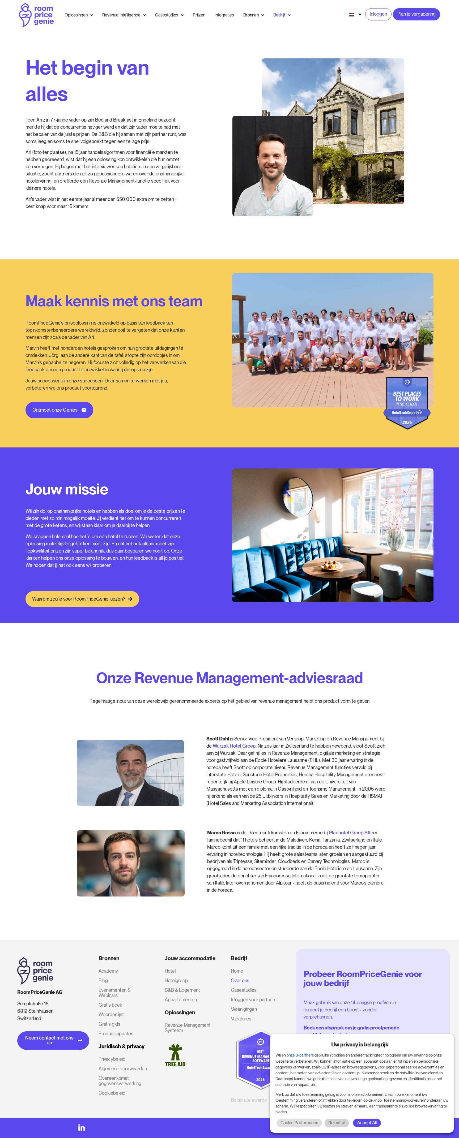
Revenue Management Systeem (188, 1027)
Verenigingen (244, 1009)
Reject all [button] (336, 1122)
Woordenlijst (111, 1014)
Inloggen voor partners (254, 999)
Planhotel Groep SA (350, 832)
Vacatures (241, 1018)
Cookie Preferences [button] (299, 1122)
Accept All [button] (367, 1122)
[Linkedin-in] (81, 1127)
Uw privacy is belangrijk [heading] (359, 1044)
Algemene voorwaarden (123, 1068)
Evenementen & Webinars (114, 992)
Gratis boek (110, 1005)
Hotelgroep (176, 980)
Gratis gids (109, 1024)
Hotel (170, 971)
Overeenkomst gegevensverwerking (120, 1080)
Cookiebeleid (112, 1093)
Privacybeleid (112, 1059)
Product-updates (116, 1033)
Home (237, 971)
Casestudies (244, 990)
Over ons (240, 980)
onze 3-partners (300, 1055)
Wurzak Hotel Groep (234, 746)
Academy (108, 971)
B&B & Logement (182, 990)
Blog (103, 980)
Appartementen (181, 999)
